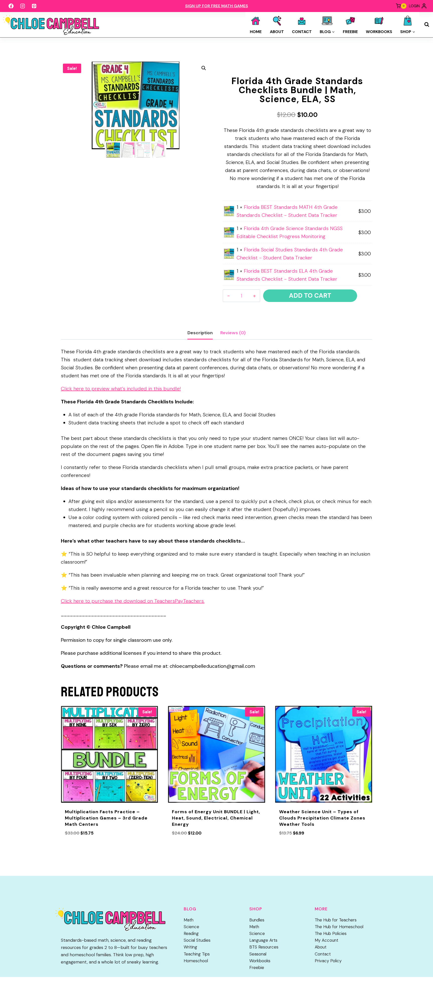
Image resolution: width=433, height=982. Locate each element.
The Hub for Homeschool (339, 926)
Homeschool (196, 960)
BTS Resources (263, 947)
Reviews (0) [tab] (233, 333)
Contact (302, 31)
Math (188, 920)
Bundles (256, 920)
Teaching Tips (197, 954)
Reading (191, 933)
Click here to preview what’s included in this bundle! (121, 388)
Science (191, 926)
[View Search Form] (427, 25)
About (277, 31)
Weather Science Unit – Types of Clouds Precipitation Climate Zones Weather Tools (322, 818)
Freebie (350, 31)
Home (256, 31)
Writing (190, 947)
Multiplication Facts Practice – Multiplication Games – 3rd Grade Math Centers (106, 818)
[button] (203, 68)
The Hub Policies (331, 933)
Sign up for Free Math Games (216, 6)
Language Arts (263, 940)
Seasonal (257, 954)
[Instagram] (23, 6)
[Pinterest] (34, 6)
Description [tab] (200, 333)
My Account (326, 940)
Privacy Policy (328, 960)
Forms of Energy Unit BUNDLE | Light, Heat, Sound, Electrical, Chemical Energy (216, 818)
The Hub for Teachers (336, 920)
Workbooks (379, 31)
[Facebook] (11, 6)
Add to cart (310, 295)
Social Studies (197, 940)
